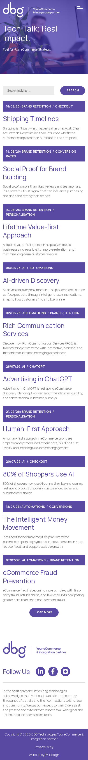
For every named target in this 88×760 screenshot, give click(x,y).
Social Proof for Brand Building (34, 172)
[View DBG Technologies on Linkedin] (40, 671)
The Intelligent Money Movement (35, 523)
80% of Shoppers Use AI (38, 474)
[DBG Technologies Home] (31, 10)
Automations (41, 268)
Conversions (60, 506)
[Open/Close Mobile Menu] (80, 7)
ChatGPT (37, 366)
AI (23, 268)
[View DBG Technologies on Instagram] (65, 671)
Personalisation (20, 214)
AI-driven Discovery (31, 280)
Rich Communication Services (34, 329)
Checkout (64, 106)
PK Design (52, 755)
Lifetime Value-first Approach (31, 230)
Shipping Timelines (31, 118)
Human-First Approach (36, 428)
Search (73, 90)
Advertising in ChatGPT (37, 378)
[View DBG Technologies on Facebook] (53, 671)
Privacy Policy (44, 747)
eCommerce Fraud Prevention (30, 576)
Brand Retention (36, 106)
